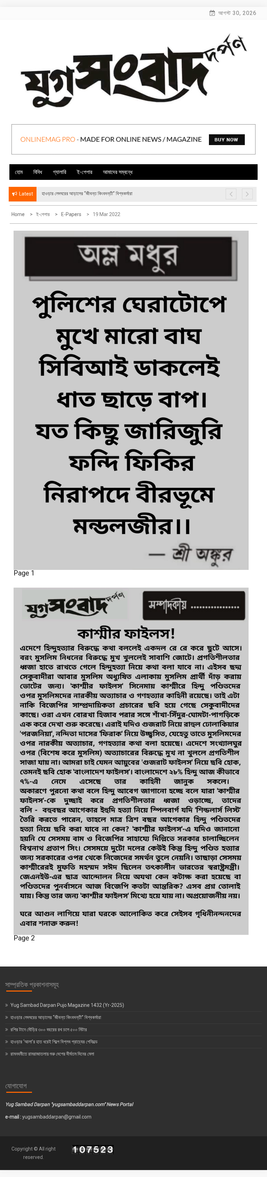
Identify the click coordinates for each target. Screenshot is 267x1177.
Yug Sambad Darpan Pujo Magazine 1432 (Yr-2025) (67, 1005)
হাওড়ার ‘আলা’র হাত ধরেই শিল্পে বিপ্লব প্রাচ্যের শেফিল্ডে (54, 1041)
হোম (19, 172)
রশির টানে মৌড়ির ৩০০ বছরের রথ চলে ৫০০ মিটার (49, 1029)
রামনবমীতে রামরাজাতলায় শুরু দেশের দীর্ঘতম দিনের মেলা (52, 1054)
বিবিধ (37, 172)
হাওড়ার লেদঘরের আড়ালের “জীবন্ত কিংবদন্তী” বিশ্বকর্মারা (55, 1017)
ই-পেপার (84, 172)
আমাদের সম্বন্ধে (117, 172)
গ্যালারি (59, 172)
